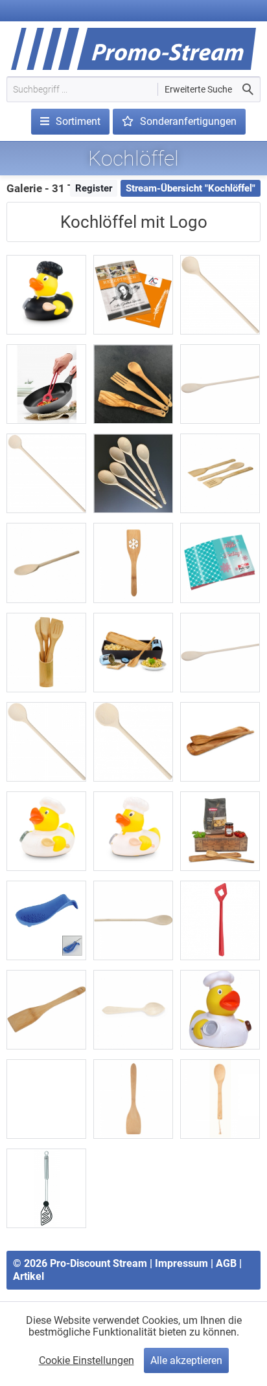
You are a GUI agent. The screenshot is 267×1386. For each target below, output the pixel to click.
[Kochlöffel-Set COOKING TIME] (46, 652)
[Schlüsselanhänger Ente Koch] (46, 1099)
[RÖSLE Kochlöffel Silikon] (46, 1188)
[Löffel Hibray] (133, 1010)
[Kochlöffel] (46, 562)
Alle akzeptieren (186, 1360)
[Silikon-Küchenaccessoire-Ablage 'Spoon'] (46, 920)
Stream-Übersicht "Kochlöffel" (190, 188)
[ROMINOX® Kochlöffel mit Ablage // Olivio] (220, 742)
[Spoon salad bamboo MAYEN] (220, 1099)
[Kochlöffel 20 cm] (133, 742)
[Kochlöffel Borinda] (133, 1099)
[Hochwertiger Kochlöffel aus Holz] (133, 473)
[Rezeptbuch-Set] (133, 295)
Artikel (28, 1276)
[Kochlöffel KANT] (220, 920)
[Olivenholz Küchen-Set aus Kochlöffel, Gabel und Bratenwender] (133, 384)
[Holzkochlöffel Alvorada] (220, 384)
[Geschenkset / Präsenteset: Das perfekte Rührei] (133, 652)
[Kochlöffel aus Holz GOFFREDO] (220, 652)
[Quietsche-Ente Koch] (220, 1010)
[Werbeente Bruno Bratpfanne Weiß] (133, 831)
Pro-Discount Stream (98, 1263)
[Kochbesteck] (220, 473)
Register (93, 188)
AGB (226, 1263)
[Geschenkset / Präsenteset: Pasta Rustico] (220, 831)
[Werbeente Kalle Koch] (46, 831)
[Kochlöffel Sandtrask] (133, 562)
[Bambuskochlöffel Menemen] (46, 1010)
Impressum (181, 1263)
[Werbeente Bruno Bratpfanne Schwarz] (46, 295)
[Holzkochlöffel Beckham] (133, 920)
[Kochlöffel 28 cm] (46, 742)
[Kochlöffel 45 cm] (46, 473)
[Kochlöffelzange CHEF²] (46, 384)
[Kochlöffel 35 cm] (220, 295)
